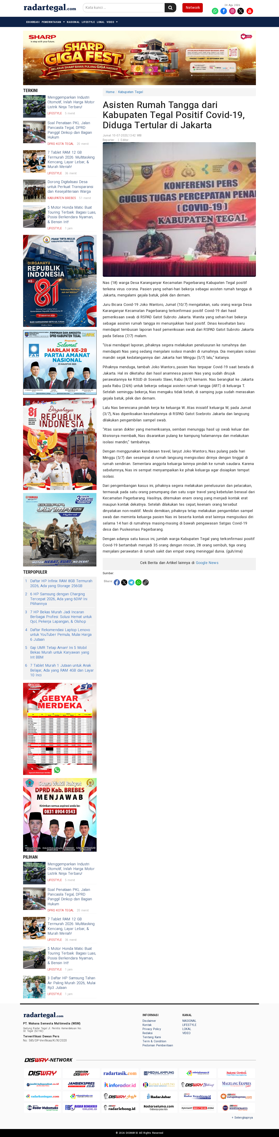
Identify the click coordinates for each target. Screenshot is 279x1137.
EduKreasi (33, 22)
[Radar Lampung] (159, 1085)
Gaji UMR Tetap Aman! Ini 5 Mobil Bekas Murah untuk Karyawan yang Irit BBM (57, 652)
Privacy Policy (152, 1029)
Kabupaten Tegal (130, 92)
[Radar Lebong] (120, 1108)
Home (110, 92)
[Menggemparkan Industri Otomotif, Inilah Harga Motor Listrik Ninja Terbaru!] (34, 106)
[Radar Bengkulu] (81, 1108)
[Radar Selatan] (236, 1108)
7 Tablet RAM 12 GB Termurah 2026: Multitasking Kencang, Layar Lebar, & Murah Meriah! (71, 160)
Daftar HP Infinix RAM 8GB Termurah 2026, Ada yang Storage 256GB (58, 583)
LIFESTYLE (88, 22)
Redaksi (148, 1033)
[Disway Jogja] (120, 1096)
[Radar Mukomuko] (42, 1108)
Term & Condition (154, 1041)
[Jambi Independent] (42, 1085)
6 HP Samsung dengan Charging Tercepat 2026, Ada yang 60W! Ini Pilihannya (56, 599)
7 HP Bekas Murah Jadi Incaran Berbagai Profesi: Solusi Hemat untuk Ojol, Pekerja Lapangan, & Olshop (58, 617)
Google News (207, 563)
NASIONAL (73, 22)
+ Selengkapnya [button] (242, 1118)
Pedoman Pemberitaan (158, 1045)
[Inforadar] (120, 1085)
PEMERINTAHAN (51, 22)
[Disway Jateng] (198, 1085)
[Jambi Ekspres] (81, 1085)
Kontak (147, 1025)
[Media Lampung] (159, 1073)
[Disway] (42, 1073)
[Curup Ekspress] (236, 1096)
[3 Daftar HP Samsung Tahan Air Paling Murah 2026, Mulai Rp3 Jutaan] (34, 987)
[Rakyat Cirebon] (236, 1073)
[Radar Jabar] (159, 1096)
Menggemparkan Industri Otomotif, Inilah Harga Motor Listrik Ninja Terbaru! (71, 102)
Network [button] (193, 7)
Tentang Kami (152, 1037)
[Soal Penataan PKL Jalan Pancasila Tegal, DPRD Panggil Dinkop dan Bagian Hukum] (34, 132)
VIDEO (110, 22)
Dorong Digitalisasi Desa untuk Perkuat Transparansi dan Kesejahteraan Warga (70, 186)
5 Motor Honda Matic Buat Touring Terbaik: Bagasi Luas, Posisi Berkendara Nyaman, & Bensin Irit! (72, 215)
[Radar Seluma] (159, 1108)
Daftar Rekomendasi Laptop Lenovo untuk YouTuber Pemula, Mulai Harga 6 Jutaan (58, 635)
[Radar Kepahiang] (198, 1096)
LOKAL (101, 22)
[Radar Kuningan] (42, 1096)
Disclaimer (149, 1021)
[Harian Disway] (81, 1073)
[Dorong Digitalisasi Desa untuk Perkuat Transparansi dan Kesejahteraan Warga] (34, 191)
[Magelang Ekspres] (236, 1085)
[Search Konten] (170, 7)
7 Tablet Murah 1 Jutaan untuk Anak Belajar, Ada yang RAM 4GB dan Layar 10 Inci (59, 670)
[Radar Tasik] (120, 1073)
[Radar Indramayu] (198, 1073)
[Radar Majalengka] (81, 1096)
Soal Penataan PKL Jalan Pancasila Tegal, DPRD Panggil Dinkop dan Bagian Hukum (70, 130)
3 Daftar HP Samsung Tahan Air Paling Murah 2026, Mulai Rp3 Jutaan (71, 983)
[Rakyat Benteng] (198, 1108)
